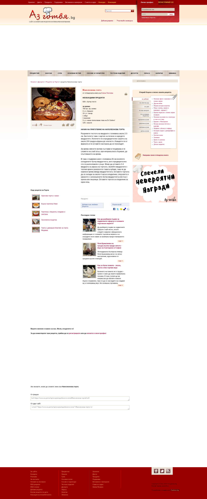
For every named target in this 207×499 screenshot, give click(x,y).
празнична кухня (143, 119)
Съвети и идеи (90, 2)
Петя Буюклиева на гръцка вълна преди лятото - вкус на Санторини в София (109, 246)
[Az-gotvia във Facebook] (156, 471)
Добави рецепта (107, 21)
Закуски (48, 73)
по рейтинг (145, 99)
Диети (39, 2)
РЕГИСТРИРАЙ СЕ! (166, 2)
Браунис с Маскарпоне (161, 121)
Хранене (31, 2)
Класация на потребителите (40, 495)
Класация (112, 2)
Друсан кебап (158, 103)
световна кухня (144, 127)
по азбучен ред (144, 103)
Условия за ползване (38, 482)
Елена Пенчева (107, 93)
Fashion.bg (175, 490)
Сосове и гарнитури (95, 73)
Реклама (33, 476)
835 (33, 125)
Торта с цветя (158, 142)
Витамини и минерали (73, 2)
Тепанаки (156, 137)
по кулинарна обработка (144, 115)
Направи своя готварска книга (155, 155)
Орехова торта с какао (50, 196)
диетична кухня (144, 123)
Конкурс (101, 2)
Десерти (134, 73)
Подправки (58, 2)
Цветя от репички (159, 140)
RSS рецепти (35, 484)
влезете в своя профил (96, 333)
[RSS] (168, 471)
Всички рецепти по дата (39, 492)
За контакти (34, 479)
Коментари (48, 125)
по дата (146, 106)
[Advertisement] (103, 47)
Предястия (34, 73)
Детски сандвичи (159, 144)
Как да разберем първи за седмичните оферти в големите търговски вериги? (110, 221)
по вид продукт (144, 110)
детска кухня (145, 131)
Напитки (159, 73)
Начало (33, 82)
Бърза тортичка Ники (49, 204)
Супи (60, 73)
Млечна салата (158, 135)
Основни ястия (74, 73)
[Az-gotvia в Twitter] (162, 471)
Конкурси (33, 474)
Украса (147, 73)
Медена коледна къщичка (162, 105)
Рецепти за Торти (52, 82)
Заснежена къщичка (49, 220)
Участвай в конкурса (125, 21)
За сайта (33, 471)
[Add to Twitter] (117, 211)
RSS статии (34, 487)
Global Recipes (98, 487)
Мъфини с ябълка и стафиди (163, 128)
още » (120, 241)
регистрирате (74, 333)
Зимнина (172, 73)
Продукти (48, 2)
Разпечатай (116, 204)
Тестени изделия (117, 73)
